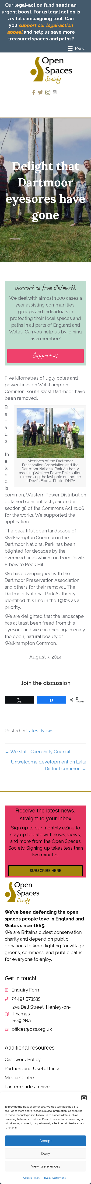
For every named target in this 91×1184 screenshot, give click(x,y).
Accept (45, 1141)
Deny (45, 1153)
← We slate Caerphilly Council (37, 751)
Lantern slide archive (27, 1086)
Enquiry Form (25, 990)
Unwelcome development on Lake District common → (48, 765)
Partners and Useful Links (32, 1068)
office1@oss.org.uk (32, 1029)
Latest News (39, 731)
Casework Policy (23, 1059)
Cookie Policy (31, 1177)
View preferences (45, 1166)
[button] (84, 1097)
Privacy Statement (54, 1177)
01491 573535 (26, 998)
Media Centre (19, 1077)
